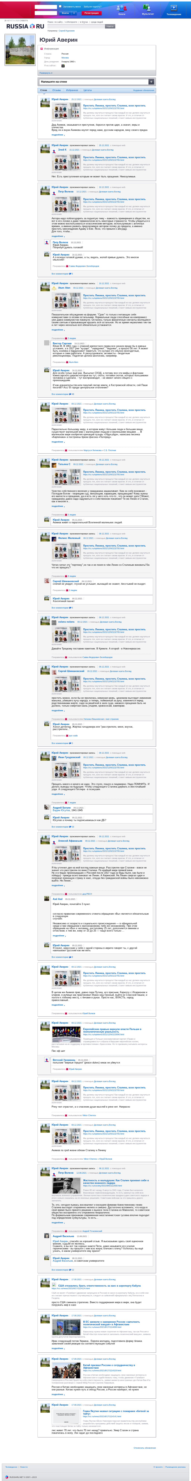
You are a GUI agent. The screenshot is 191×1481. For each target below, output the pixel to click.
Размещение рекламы (175, 1467)
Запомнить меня (72, 6)
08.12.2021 (104, 1168)
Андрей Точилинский (92, 1231)
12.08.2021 (81, 1173)
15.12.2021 (74, 150)
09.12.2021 (78, 288)
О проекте (158, 1467)
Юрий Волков (88, 1013)
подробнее (57, 135)
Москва (65, 58)
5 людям (72, 515)
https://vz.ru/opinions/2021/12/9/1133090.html (103, 1034)
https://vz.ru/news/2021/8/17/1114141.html (102, 1416)
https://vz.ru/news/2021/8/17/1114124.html (71, 1288)
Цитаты (88, 90)
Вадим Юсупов (61, 810)
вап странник (112, 719)
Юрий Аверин (75, 1069)
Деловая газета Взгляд (104, 99)
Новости (24, 1467)
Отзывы (56, 90)
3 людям (72, 338)
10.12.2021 (104, 187)
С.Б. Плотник (110, 450)
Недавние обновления (143, 90)
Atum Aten (73, 362)
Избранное (72, 90)
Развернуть (45, 73)
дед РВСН (87, 894)
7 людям (72, 802)
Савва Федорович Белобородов (84, 266)
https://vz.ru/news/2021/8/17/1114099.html (102, 1327)
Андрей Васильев (63, 1260)
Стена (43, 90)
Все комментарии (62, 274)
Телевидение (11, 1467)
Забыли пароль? (92, 6)
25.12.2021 (76, 99)
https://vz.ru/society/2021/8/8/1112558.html (102, 1186)
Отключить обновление (145, 1448)
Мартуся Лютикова (92, 450)
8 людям (72, 576)
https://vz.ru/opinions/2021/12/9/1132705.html (103, 108)
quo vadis (73, 735)
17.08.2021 (76, 1279)
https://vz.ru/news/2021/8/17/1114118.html (102, 1370)
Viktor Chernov (89, 1115)
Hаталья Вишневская (94, 719)
